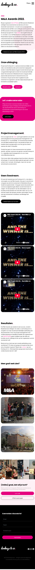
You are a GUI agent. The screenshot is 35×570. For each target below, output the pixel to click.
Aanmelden (17, 537)
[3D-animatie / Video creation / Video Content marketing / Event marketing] (17, 381)
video (15, 136)
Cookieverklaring (25, 559)
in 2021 (19, 32)
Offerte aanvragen (17, 498)
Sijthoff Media (15, 23)
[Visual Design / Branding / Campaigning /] (17, 410)
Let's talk (17, 493)
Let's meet (8, 116)
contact (24, 347)
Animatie (18, 87)
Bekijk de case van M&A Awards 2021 (14, 52)
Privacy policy (16, 559)
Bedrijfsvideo (7, 87)
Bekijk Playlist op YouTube (11, 201)
